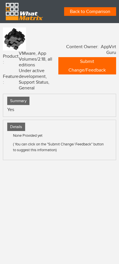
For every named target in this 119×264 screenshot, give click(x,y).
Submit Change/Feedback (87, 66)
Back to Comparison (90, 11)
